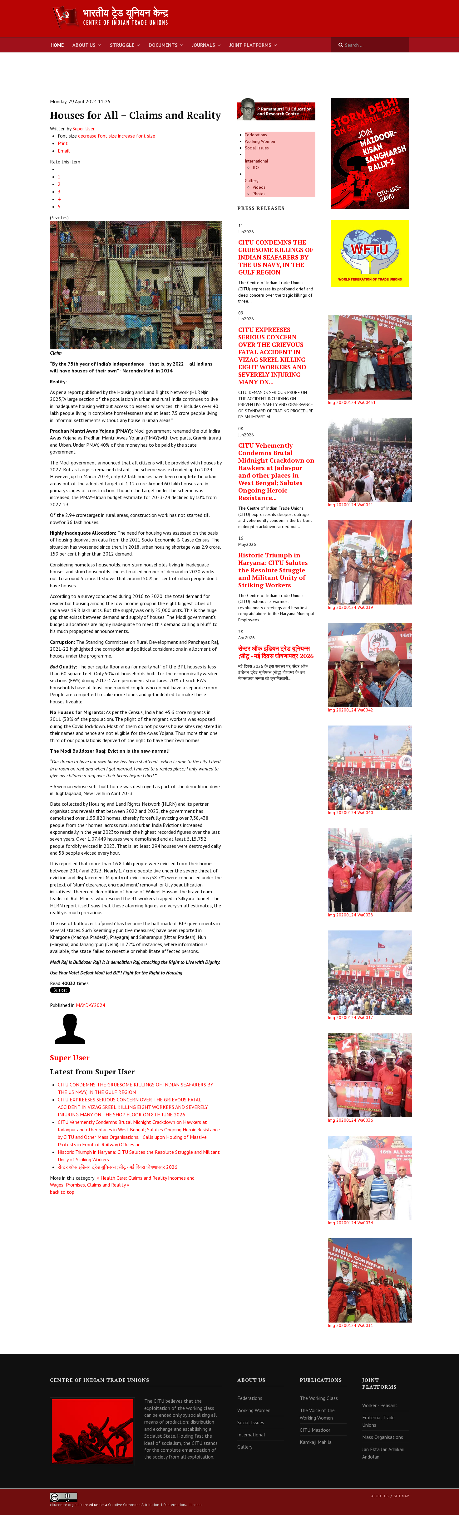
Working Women (260, 141)
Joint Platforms (250, 45)
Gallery (252, 180)
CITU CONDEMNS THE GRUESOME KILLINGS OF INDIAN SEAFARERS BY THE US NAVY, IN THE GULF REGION (275, 257)
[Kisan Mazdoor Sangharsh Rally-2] (370, 153)
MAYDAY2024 (90, 1005)
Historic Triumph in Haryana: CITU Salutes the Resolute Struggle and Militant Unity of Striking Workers (273, 570)
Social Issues (257, 148)
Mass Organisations (382, 1437)
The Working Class (319, 1398)
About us (380, 1495)
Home (57, 45)
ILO (256, 167)
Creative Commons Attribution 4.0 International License (155, 1504)
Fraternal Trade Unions (378, 1421)
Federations (256, 135)
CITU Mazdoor (315, 1430)
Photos (259, 194)
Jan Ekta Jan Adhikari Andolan (383, 1453)
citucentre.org (62, 1504)
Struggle (122, 45)
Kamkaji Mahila (316, 1442)
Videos (259, 187)
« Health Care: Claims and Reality (132, 1178)
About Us (84, 45)
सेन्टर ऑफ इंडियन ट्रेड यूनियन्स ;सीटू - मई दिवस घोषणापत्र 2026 (117, 1167)
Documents (163, 45)
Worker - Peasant (379, 1405)
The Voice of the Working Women (317, 1414)
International (256, 161)
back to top (62, 1192)
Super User (83, 128)
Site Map (401, 1495)
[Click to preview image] (136, 284)
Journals (203, 45)
